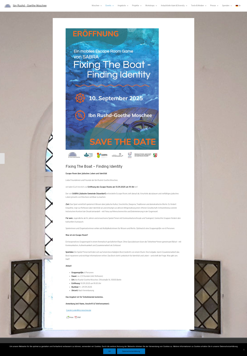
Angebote (122, 6)
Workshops (150, 6)
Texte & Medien (197, 6)
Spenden (225, 6)
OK (109, 351)
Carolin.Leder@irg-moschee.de (78, 310)
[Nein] (243, 349)
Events (108, 6)
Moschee (95, 6)
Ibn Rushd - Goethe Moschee (30, 5)
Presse (213, 6)
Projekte (135, 6)
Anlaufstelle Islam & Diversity (173, 6)
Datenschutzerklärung (131, 351)
